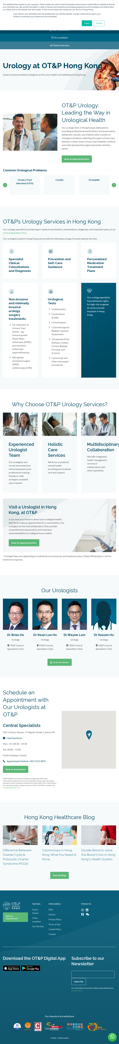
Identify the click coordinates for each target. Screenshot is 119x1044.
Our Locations (60, 37)
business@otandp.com (11, 787)
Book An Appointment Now (24, 543)
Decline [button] (99, 23)
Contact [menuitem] (52, 934)
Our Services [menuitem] (38, 926)
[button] (89, 735)
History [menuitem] (52, 914)
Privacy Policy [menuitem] (55, 919)
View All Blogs (59, 875)
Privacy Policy (76, 991)
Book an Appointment (16, 769)
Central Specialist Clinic (14, 232)
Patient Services (61, 45)
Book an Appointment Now (76, 159)
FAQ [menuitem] (51, 909)
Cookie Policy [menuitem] (55, 929)
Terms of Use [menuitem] (54, 924)
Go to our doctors (61, 662)
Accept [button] (87, 23)
